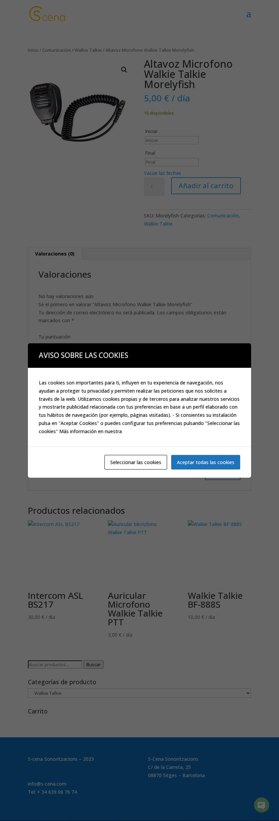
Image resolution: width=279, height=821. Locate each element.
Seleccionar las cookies (135, 462)
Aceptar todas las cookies (205, 462)
